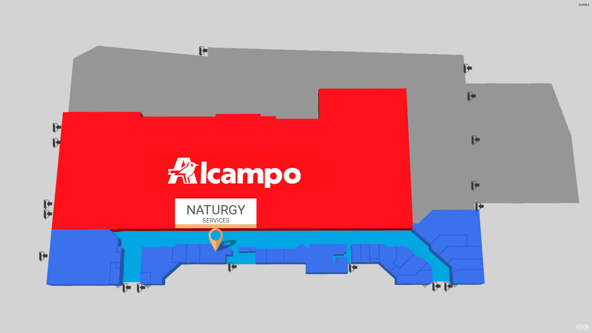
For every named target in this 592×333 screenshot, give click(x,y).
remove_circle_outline (579, 327)
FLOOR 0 (584, 4)
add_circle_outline (585, 327)
